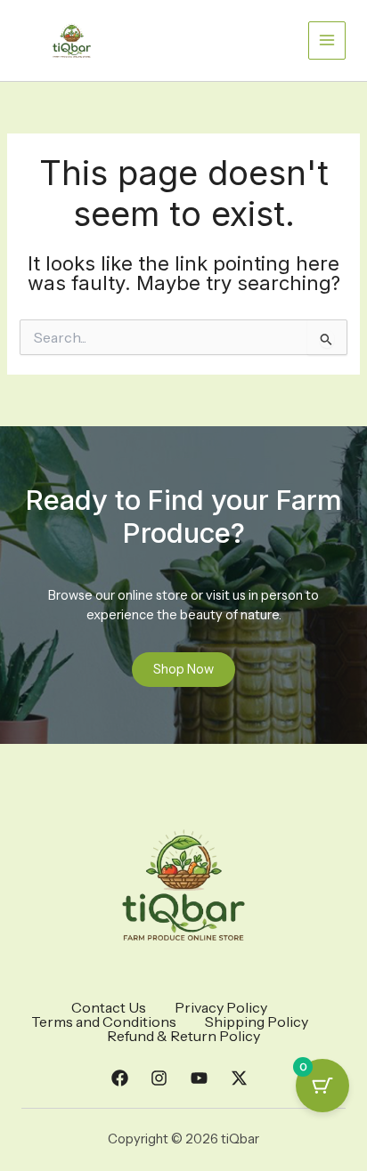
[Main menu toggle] (327, 40)
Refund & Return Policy (183, 1036)
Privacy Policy (221, 1007)
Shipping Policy (256, 1021)
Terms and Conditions (103, 1021)
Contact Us (108, 1007)
